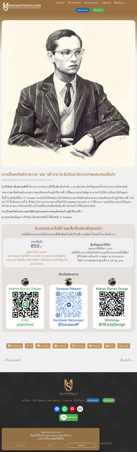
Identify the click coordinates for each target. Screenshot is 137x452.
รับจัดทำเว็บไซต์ (104, 443)
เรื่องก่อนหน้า (13, 360)
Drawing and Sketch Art (19, 179)
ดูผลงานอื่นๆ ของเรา (36, 251)
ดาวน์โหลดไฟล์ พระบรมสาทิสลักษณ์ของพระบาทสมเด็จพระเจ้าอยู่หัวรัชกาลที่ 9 (42, 211)
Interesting (34, 179)
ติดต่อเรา (98, 10)
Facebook (82, 10)
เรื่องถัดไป (125, 360)
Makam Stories (46, 179)
